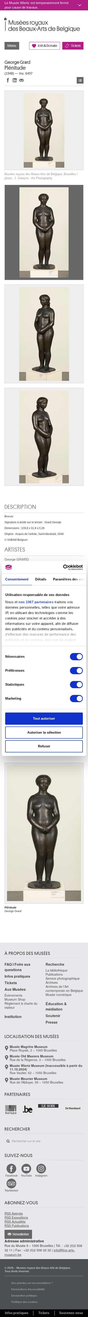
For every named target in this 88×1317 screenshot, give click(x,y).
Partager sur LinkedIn (14, 80)
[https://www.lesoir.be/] (48, 1105)
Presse (52, 1022)
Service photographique (63, 978)
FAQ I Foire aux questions (17, 967)
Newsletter (21, 1234)
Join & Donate (47, 46)
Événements (13, 995)
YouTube (26, 1175)
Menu (11, 46)
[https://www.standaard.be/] (73, 1108)
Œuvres (80, 80)
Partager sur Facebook (8, 80)
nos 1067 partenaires (36, 602)
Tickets (76, 46)
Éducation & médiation (56, 1006)
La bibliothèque (56, 970)
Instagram (41, 1175)
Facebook (11, 1175)
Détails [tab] (40, 579)
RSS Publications (17, 1225)
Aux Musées (15, 989)
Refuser (44, 746)
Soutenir (53, 1015)
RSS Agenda (14, 1213)
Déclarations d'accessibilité (28, 1289)
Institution (13, 1016)
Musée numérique (59, 995)
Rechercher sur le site (8, 1141)
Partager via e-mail (21, 80)
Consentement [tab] (16, 579)
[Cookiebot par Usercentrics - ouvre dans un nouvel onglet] (63, 567)
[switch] (76, 670)
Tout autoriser (44, 718)
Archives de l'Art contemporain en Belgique (64, 988)
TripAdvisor (11, 1190)
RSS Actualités (15, 1221)
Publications (54, 974)
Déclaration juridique (24, 1295)
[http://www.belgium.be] (27, 1109)
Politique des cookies (24, 1301)
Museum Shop (15, 999)
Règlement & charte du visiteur (21, 1005)
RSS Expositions (16, 1217)
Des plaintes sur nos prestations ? (32, 1283)
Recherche (55, 964)
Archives (52, 982)
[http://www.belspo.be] (11, 1109)
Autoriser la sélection (44, 732)
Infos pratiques (17, 976)
